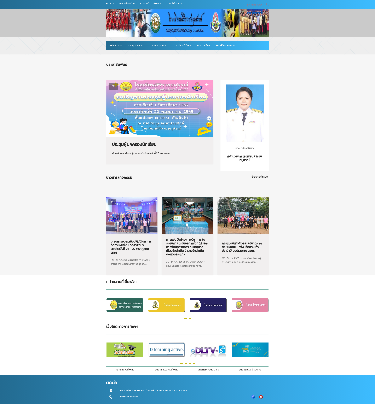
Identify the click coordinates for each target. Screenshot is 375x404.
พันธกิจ (157, 3)
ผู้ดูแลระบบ (254, 4)
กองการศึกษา (204, 45)
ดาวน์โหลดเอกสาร (225, 45)
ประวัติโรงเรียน (127, 3)
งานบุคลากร (134, 45)
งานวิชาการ (114, 45)
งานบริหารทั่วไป (181, 45)
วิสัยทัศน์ (144, 3)
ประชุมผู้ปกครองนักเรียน (134, 144)
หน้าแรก (110, 3)
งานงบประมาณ (157, 45)
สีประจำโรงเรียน (174, 3)
